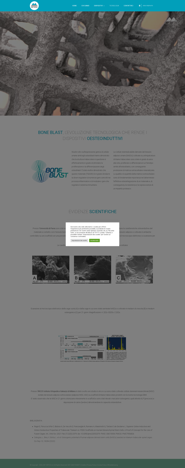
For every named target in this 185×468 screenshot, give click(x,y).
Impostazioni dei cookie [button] (79, 240)
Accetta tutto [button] (94, 240)
